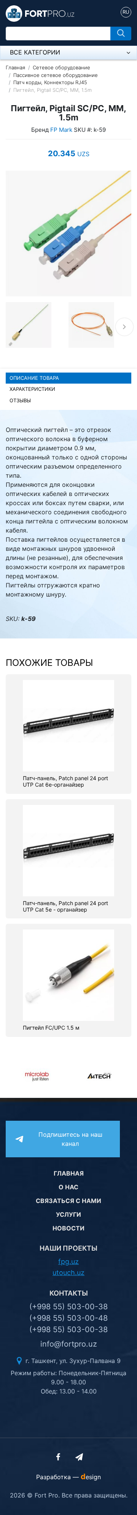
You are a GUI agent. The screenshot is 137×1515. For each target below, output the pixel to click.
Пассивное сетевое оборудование (55, 75)
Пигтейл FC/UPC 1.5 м (51, 1028)
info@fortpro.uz (68, 1344)
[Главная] (40, 13)
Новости (68, 1228)
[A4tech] (45, 1075)
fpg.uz (68, 1261)
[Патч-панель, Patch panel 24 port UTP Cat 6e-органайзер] (68, 725)
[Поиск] (120, 33)
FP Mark (61, 129)
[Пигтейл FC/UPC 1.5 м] (68, 975)
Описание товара (34, 378)
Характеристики (32, 389)
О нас (68, 1187)
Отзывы (20, 400)
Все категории (35, 52)
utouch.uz (68, 1273)
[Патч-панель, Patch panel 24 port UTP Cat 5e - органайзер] (68, 850)
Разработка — (68, 1477)
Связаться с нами (68, 1201)
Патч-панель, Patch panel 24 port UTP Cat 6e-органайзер (65, 781)
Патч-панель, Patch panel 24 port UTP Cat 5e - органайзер (65, 906)
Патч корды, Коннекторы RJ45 (50, 82)
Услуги (68, 1214)
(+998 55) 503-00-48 (68, 1318)
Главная (15, 67)
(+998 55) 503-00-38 (68, 1306)
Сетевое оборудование (61, 67)
